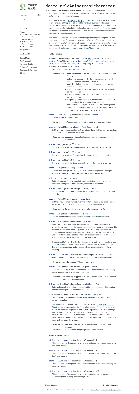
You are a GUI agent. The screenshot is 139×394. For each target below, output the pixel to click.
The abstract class (31, 35)
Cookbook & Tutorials (28, 70)
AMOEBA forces (28, 42)
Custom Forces (27, 46)
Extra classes (25, 53)
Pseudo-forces (27, 44)
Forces (22, 32)
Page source (116, 390)
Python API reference (28, 67)
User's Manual (25, 61)
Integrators (24, 50)
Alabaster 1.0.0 (106, 390)
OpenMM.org (25, 58)
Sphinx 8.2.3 (95, 390)
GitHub (22, 73)
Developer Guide (26, 64)
